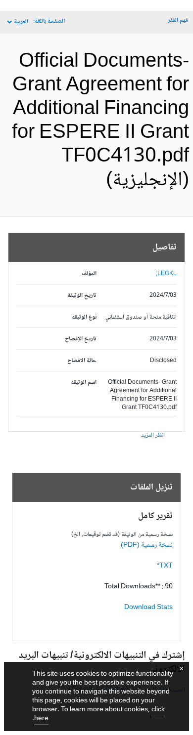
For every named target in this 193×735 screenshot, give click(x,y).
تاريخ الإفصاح (80, 339)
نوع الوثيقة (84, 317)
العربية (21, 22)
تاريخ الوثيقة (81, 295)
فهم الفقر (178, 20)
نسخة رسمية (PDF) (147, 545)
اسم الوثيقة (83, 382)
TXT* (165, 566)
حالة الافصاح (81, 361)
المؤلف (89, 274)
